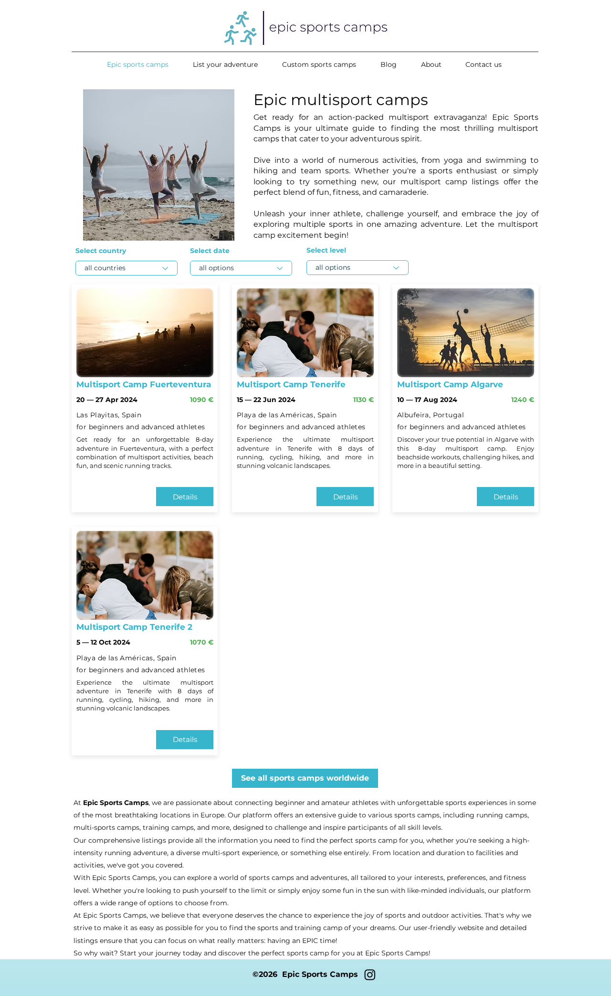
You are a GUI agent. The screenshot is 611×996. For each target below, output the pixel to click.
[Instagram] (370, 974)
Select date (210, 250)
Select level (326, 250)
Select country (100, 250)
